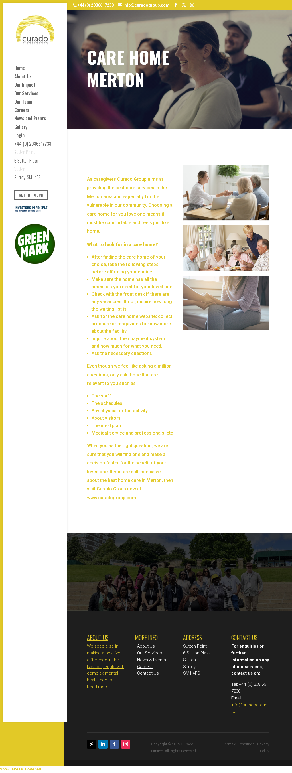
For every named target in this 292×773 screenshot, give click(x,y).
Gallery (20, 127)
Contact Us (148, 673)
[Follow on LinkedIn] (103, 744)
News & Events (151, 659)
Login (19, 136)
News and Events (30, 119)
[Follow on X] (91, 744)
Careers (21, 111)
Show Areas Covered (20, 769)
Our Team (23, 102)
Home (19, 68)
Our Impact (24, 85)
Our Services (26, 94)
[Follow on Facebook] (114, 744)
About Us (23, 77)
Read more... (99, 686)
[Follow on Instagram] (125, 744)
